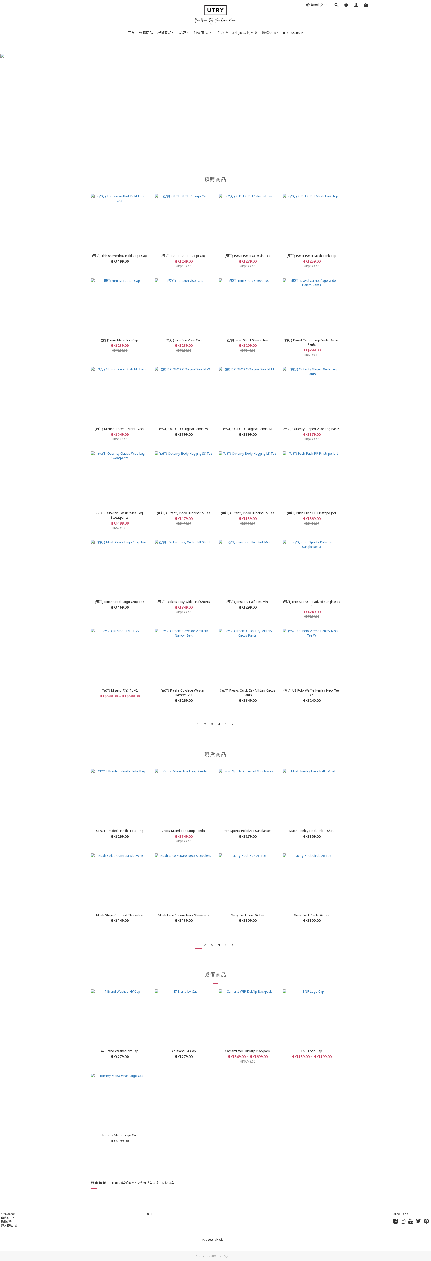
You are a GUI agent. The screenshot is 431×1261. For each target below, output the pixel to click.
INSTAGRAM (293, 32)
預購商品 (146, 32)
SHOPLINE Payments (223, 1256)
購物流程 (6, 1222)
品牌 (182, 32)
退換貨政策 (8, 1214)
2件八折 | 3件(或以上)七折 (237, 32)
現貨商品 (164, 32)
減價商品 (201, 32)
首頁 (131, 32)
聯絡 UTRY (7, 1218)
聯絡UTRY (270, 32)
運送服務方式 (9, 1226)
